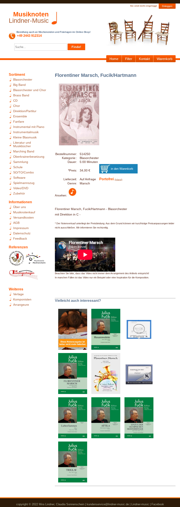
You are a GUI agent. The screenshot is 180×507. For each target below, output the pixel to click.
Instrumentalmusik (26, 132)
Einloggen (167, 6)
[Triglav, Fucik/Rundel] (71, 463)
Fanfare (18, 121)
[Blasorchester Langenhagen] (23, 275)
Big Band (19, 85)
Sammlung (20, 162)
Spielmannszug (23, 183)
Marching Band (23, 151)
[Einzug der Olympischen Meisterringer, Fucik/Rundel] (137, 419)
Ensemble (20, 116)
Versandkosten (23, 217)
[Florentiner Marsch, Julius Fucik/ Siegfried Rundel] (71, 374)
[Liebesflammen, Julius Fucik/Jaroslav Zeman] (71, 419)
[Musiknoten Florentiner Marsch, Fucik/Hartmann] (72, 195)
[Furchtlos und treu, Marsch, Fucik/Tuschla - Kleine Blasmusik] (137, 374)
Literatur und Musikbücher (22, 144)
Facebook (157, 504)
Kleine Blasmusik (25, 137)
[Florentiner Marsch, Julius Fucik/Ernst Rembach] (104, 374)
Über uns (19, 207)
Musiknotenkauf (24, 212)
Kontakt (144, 59)
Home (114, 59)
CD (15, 100)
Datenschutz (22, 233)
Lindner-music (140, 504)
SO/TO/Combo (23, 172)
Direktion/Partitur (24, 111)
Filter (128, 59)
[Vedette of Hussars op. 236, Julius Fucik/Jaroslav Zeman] (104, 330)
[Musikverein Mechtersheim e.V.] (35, 259)
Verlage (18, 294)
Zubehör (19, 193)
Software (19, 177)
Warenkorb (164, 59)
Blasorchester (22, 79)
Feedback (20, 238)
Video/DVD (20, 188)
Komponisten (22, 299)
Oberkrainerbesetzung (28, 156)
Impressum (21, 228)
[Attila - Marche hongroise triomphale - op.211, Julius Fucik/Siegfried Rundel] (104, 419)
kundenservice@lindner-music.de (108, 504)
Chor (16, 106)
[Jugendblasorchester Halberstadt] (16, 259)
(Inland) (118, 179)
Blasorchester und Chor (29, 90)
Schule (18, 167)
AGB (16, 222)
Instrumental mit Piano (28, 127)
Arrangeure (21, 304)
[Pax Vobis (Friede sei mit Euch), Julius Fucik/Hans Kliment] (137, 330)
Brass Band (21, 95)
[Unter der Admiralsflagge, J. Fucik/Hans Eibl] (71, 330)
